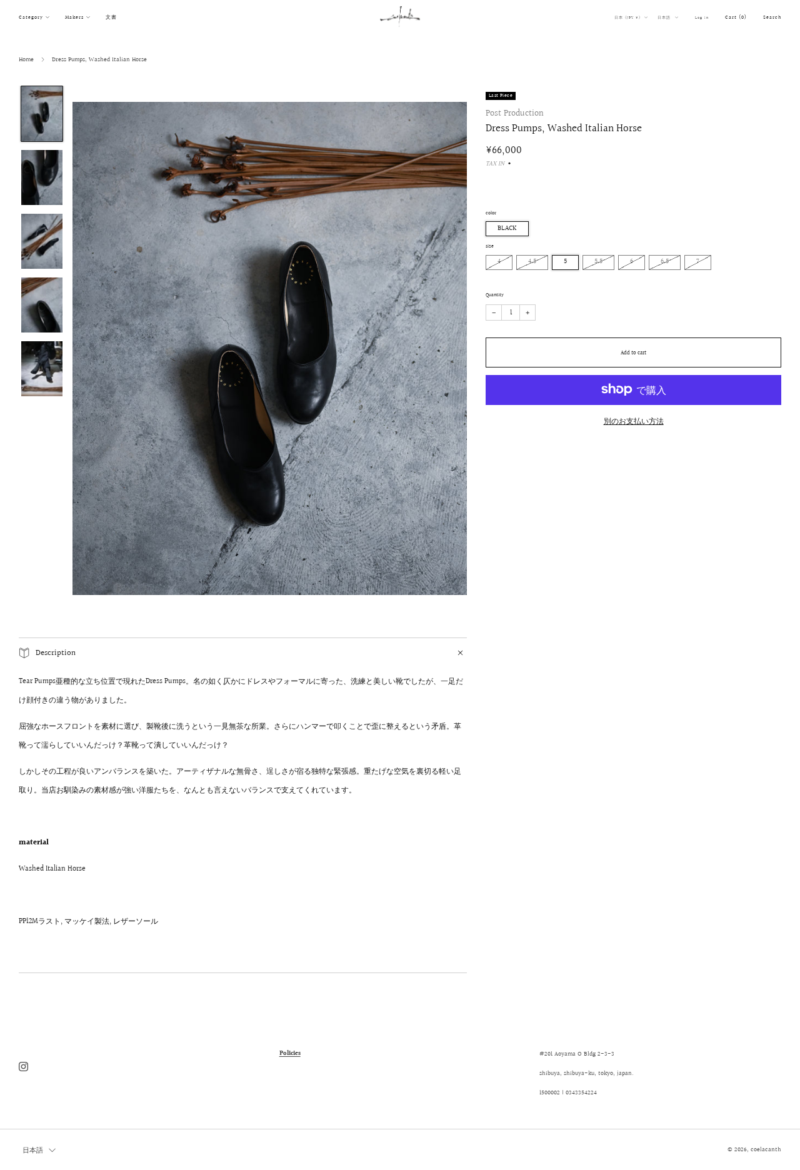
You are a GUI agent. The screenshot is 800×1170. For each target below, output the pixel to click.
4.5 (532, 261)
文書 (111, 17)
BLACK (507, 228)
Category (31, 17)
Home (26, 59)
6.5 (665, 261)
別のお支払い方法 (634, 421)
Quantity (495, 294)
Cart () (736, 17)
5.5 (598, 261)
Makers (74, 17)
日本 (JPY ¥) (628, 17)
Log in (702, 17)
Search (772, 17)
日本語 (665, 17)
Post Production (515, 113)
